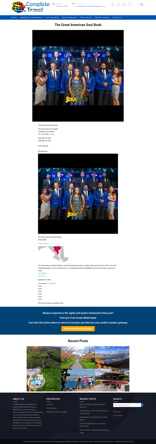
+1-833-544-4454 (62, 6)
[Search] (141, 4)
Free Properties (51, 408)
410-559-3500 (51, 283)
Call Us (59, 4)
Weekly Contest (102, 17)
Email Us (78, 4)
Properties (50, 404)
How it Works (85, 17)
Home (14, 17)
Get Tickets (42, 276)
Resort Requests (69, 17)
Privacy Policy (118, 415)
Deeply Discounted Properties (56, 412)
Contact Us (117, 17)
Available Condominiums (31, 17)
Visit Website (42, 273)
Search (143, 405)
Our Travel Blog (52, 17)
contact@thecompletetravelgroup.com (90, 6)
